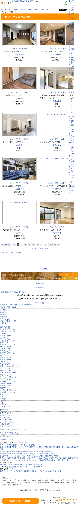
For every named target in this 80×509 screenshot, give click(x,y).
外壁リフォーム (6, 346)
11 (50, 244)
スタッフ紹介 (5, 319)
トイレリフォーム (6, 333)
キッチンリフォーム (7, 340)
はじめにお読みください (9, 307)
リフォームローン (71, 147)
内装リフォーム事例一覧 (30, 9)
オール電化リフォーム (8, 372)
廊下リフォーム (6, 359)
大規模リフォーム (6, 388)
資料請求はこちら (6, 436)
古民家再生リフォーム (8, 390)
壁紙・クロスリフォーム (9, 366)
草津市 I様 (19, 233)
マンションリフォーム (8, 377)
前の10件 (5, 244)
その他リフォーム (6, 399)
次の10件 (56, 244)
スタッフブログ (71, 132)
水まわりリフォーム (71, 88)
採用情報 (3, 323)
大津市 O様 (19, 145)
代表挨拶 (3, 317)
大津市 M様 (57, 233)
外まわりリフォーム (71, 95)
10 (45, 244)
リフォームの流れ (71, 167)
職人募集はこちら (6, 439)
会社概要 (3, 314)
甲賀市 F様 (57, 54)
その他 (71, 116)
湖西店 (71, 60)
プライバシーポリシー (8, 422)
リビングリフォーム (7, 364)
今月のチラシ (5, 415)
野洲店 (71, 58)
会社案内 (3, 310)
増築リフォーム (6, 383)
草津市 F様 (57, 101)
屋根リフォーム (6, 349)
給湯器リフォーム (6, 342)
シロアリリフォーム (7, 353)
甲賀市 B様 (19, 54)
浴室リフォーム (6, 335)
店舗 (1, 396)
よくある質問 (5, 424)
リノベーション (71, 112)
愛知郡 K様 (19, 189)
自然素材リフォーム (7, 392)
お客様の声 (4, 410)
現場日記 (3, 404)
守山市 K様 (19, 98)
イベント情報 (5, 417)
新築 (70, 119)
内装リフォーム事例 (19, 48)
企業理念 (3, 312)
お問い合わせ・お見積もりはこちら (13, 429)
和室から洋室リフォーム (9, 370)
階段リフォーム (6, 362)
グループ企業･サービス (8, 321)
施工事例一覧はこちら (39, 248)
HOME (3, 9)
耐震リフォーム (6, 386)
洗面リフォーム (6, 338)
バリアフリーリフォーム (9, 375)
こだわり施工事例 (71, 82)
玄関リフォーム (6, 357)
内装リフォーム (71, 101)
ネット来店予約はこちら (9, 433)
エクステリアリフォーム (9, 351)
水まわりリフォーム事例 (57, 48)
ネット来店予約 (71, 182)
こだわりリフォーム (7, 329)
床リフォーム (5, 368)
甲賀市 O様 (57, 145)
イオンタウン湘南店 (71, 71)
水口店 (71, 66)
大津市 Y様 (57, 189)
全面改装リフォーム (7, 381)
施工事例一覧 (14, 9)
